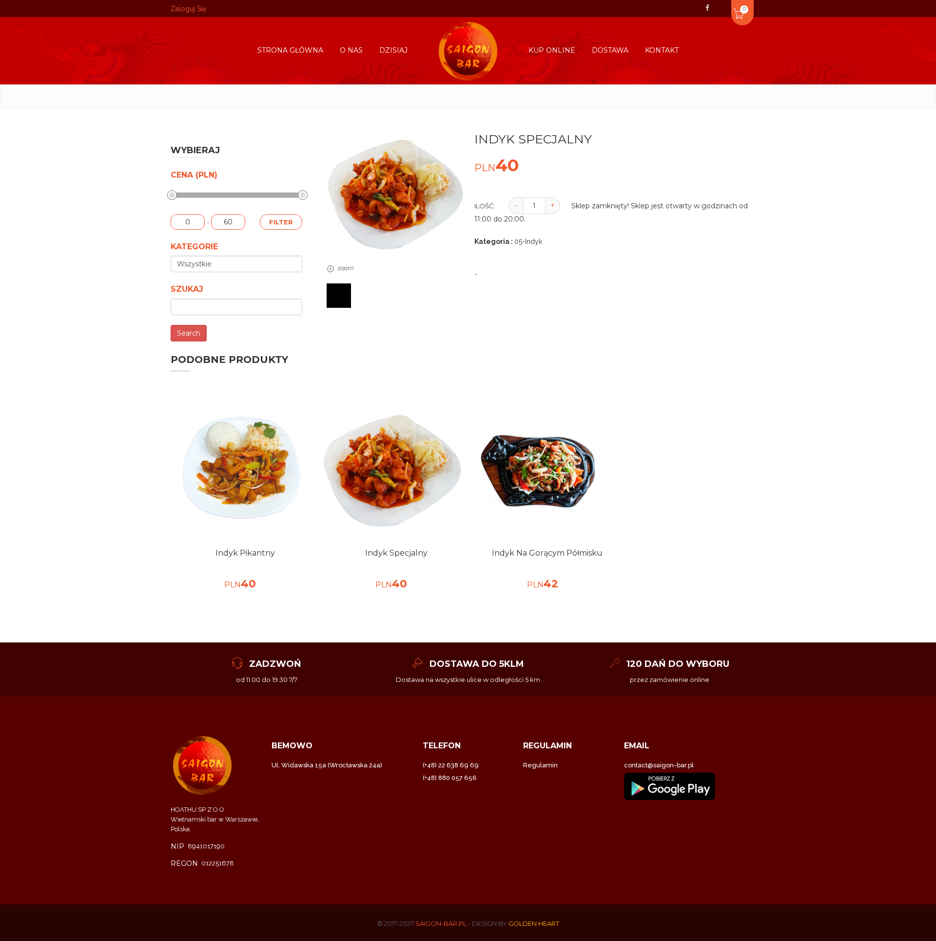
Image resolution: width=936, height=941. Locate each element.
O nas (351, 50)
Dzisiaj (393, 50)
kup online (551, 50)
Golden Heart (533, 923)
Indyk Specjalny (396, 553)
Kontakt (662, 50)
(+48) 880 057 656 (450, 777)
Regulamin (540, 765)
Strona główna (290, 50)
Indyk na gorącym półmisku (547, 553)
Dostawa (610, 50)
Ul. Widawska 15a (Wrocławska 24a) (327, 765)
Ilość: (484, 206)
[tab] (339, 295)
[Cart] (725, 7)
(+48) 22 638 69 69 (451, 765)
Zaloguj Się (188, 9)
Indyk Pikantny (245, 553)
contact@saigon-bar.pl (659, 765)
